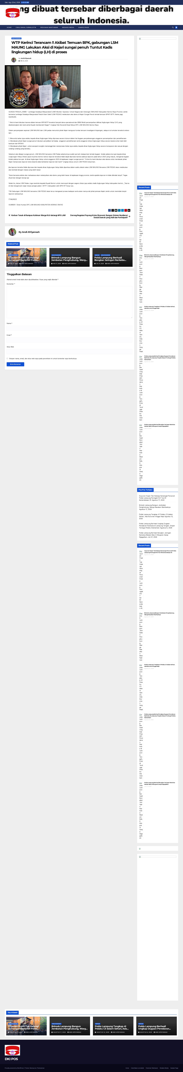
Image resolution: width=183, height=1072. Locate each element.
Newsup (32, 1068)
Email (9, 335)
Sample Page (83, 27)
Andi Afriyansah (26, 58)
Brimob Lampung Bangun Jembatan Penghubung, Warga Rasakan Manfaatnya (69, 260)
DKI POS (11, 20)
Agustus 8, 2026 (146, 1032)
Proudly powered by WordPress (14, 1068)
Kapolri (97, 255)
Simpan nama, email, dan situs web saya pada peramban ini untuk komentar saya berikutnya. (43, 358)
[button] (173, 27)
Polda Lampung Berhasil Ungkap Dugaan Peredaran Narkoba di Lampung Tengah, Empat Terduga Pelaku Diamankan (160, 357)
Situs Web (10, 347)
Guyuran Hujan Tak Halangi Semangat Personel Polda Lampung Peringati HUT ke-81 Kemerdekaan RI (157, 498)
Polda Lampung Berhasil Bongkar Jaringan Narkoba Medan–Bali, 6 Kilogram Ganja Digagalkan (155, 535)
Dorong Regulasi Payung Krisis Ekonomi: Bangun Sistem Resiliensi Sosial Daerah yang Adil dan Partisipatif (99, 216)
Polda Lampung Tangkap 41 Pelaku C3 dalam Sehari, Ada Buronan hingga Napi (111, 1028)
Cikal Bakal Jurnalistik (26, 27)
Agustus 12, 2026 (103, 1032)
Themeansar (40, 1068)
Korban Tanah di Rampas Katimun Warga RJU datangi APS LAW (38, 215)
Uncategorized (16, 38)
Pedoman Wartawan (49, 27)
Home (9, 27)
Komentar (11, 284)
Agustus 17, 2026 (16, 1032)
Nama (9, 323)
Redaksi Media (68, 27)
